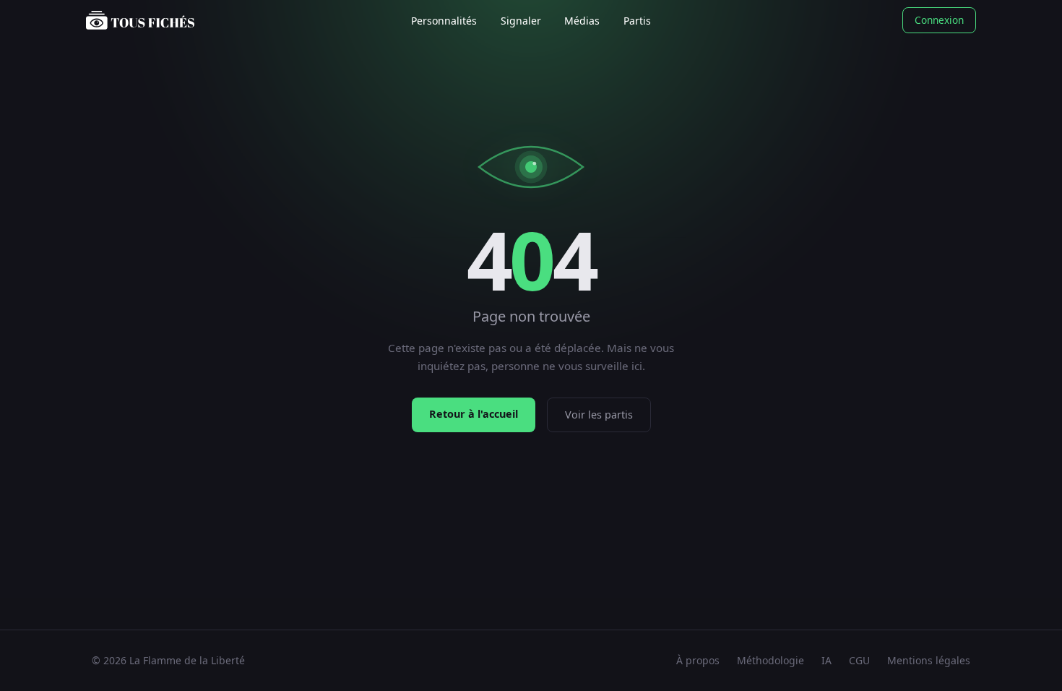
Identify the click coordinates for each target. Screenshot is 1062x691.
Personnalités (444, 20)
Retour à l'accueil (473, 414)
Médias (582, 20)
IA (826, 660)
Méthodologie (770, 660)
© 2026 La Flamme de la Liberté (168, 660)
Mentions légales (928, 660)
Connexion (939, 20)
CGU (859, 660)
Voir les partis (599, 414)
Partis (637, 20)
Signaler (521, 20)
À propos (698, 660)
